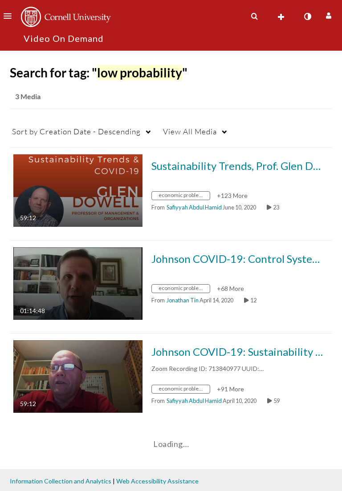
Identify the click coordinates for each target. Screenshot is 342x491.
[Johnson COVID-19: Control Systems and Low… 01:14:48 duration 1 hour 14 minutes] (77, 282)
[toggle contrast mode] (307, 16)
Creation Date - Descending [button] (76, 131)
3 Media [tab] (28, 96)
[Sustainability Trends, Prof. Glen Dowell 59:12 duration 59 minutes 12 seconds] (77, 189)
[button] (10, 16)
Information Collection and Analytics (60, 481)
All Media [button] (190, 131)
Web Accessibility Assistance (157, 481)
